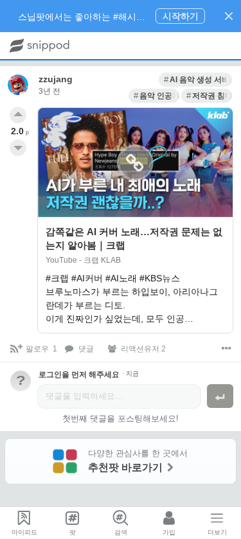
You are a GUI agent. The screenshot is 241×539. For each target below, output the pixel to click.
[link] (195, 80)
